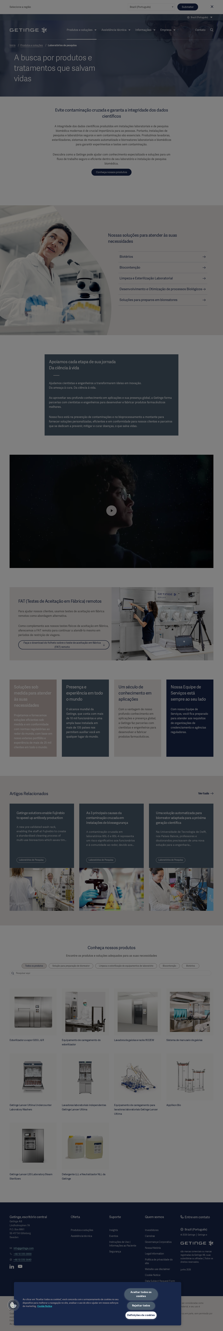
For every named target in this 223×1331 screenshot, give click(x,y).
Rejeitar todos (141, 1305)
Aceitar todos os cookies (141, 1294)
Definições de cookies (141, 1315)
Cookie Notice (44, 1306)
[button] (13, 1305)
